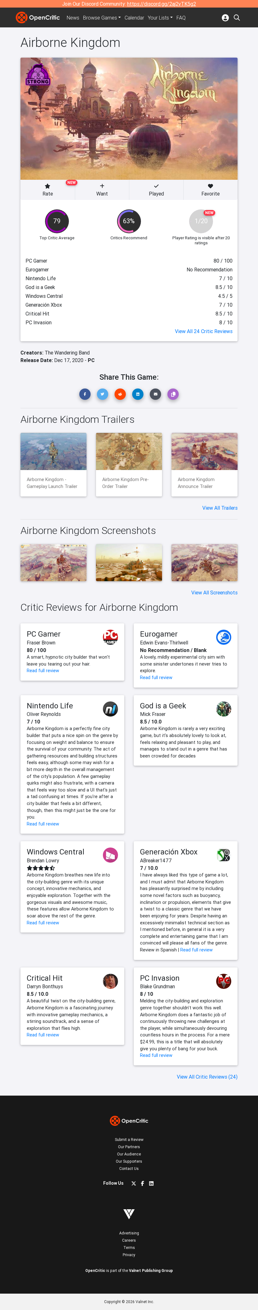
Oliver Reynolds (44, 714)
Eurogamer (159, 633)
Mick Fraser (152, 714)
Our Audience (129, 1154)
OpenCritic (95, 1270)
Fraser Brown (41, 642)
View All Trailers (220, 508)
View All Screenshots (214, 592)
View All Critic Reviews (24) (207, 1077)
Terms (129, 1247)
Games (100, 17)
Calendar (134, 17)
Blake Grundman (157, 986)
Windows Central (55, 851)
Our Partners (129, 1146)
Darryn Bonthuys (45, 986)
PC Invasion (160, 978)
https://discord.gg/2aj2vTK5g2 (161, 4)
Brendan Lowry (43, 860)
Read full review (43, 670)
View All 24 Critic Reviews (204, 331)
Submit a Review (129, 1139)
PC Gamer (44, 633)
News (73, 17)
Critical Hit (45, 978)
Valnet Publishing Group (151, 1270)
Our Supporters (129, 1161)
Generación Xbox (169, 851)
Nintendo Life (50, 705)
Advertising (129, 1233)
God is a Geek (163, 705)
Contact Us (129, 1168)
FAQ (181, 17)
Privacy (129, 1254)
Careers (129, 1240)
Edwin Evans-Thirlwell (164, 642)
